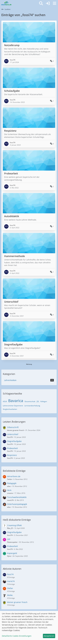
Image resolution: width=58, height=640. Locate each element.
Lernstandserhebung (32, 405)
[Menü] (54, 3)
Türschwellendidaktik (16, 497)
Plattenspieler (12, 542)
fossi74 (10, 437)
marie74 (10, 500)
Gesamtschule (30, 401)
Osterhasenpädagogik (17, 504)
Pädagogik (11, 483)
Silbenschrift (13, 427)
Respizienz (12, 455)
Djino (9, 556)
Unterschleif (12, 434)
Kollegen (43, 401)
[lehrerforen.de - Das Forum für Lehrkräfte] (6, 3)
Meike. (10, 595)
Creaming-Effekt (14, 525)
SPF (8, 539)
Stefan (9, 479)
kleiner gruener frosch (15, 430)
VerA (9, 490)
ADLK (5, 401)
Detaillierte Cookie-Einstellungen (16, 636)
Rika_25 (10, 528)
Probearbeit (12, 448)
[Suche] (41, 3)
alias (9, 486)
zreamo (10, 493)
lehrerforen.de (13, 476)
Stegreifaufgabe (14, 441)
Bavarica (15, 400)
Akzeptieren (49, 636)
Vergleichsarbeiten (10, 409)
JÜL (38, 401)
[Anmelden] (47, 3)
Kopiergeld (12, 553)
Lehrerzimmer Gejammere (13, 405)
